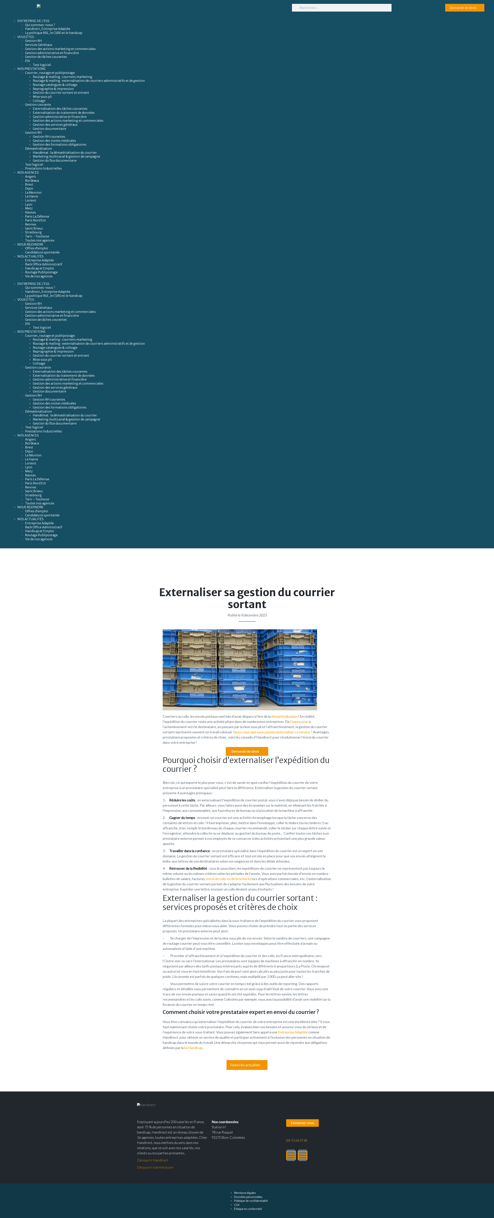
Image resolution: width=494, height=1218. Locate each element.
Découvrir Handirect (152, 1160)
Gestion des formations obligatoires (59, 144)
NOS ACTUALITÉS (30, 256)
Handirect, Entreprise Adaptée (47, 29)
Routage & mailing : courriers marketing (62, 77)
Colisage (39, 101)
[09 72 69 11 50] (288, 1135)
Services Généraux (38, 45)
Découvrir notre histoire (155, 1167)
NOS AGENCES (28, 172)
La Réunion (33, 192)
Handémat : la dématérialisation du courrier (65, 152)
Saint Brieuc (34, 228)
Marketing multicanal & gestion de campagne (66, 156)
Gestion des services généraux (55, 125)
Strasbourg (33, 232)
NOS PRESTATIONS (31, 69)
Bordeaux (32, 180)
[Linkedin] (291, 1155)
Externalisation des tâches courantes (60, 109)
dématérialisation (284, 716)
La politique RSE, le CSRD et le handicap (53, 33)
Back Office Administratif (43, 264)
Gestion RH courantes (49, 136)
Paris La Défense (37, 216)
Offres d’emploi (36, 248)
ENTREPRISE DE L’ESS (33, 21)
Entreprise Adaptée (39, 260)
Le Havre (31, 196)
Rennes (30, 224)
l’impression (299, 721)
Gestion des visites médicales (54, 141)
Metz (29, 208)
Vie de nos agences (39, 276)
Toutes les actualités (244, 1065)
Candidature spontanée (42, 252)
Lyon (28, 204)
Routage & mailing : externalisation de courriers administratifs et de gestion (89, 81)
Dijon (29, 188)
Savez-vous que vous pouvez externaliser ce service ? (272, 732)
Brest (29, 184)
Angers (30, 176)
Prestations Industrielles (44, 168)
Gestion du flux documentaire (55, 160)
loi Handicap (193, 1048)
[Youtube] (302, 1155)
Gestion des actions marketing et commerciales (60, 49)
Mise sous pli (42, 97)
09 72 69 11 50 (296, 1140)
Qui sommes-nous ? (40, 25)
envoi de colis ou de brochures (228, 879)
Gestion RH (33, 41)
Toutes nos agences (39, 240)
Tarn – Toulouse (37, 236)
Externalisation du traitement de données (64, 113)
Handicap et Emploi (39, 268)
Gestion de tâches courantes (46, 57)
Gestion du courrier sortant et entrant (61, 93)
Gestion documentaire (49, 129)
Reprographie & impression (53, 89)
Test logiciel (42, 65)
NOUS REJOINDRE (30, 244)
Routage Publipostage (41, 272)
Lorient (30, 200)
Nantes (30, 212)
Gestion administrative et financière (52, 53)
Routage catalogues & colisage (55, 85)
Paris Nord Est (35, 220)
